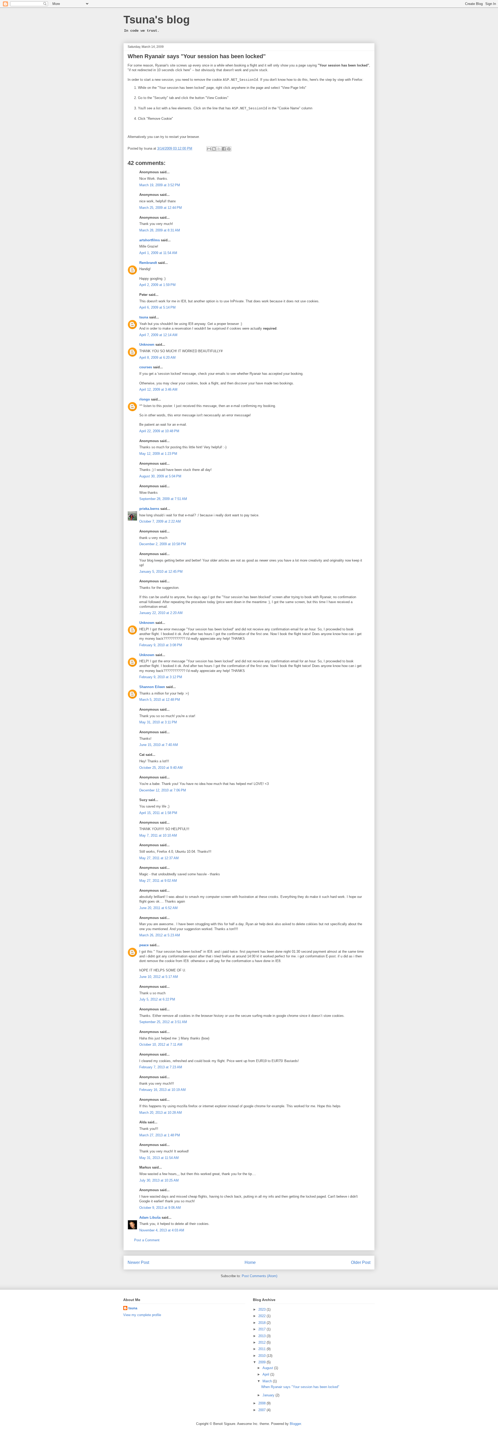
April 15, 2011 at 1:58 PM (158, 813)
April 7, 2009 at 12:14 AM (158, 335)
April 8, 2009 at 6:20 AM (157, 357)
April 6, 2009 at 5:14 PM (157, 307)
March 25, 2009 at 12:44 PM (160, 208)
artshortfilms (149, 240)
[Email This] (209, 148)
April (266, 1374)
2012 (262, 1342)
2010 (262, 1356)
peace (144, 945)
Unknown (146, 344)
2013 (262, 1336)
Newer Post (138, 1262)
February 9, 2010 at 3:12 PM (160, 677)
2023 (262, 1309)
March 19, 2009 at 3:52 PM (159, 185)
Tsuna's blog (156, 20)
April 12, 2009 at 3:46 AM (158, 389)
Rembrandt (148, 263)
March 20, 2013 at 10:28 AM (160, 1113)
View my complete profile (142, 1315)
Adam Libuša (150, 1217)
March (267, 1381)
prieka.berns (149, 509)
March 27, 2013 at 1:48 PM (159, 1135)
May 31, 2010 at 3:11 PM (158, 722)
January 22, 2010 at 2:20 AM (161, 613)
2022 (262, 1316)
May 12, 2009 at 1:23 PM (158, 454)
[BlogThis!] (214, 148)
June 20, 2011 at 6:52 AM (158, 908)
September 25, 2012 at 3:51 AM (163, 1022)
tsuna (143, 317)
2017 (262, 1329)
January (268, 1395)
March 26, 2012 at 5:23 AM (159, 935)
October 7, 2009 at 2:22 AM (160, 521)
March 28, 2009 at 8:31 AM (159, 230)
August (268, 1368)
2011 (262, 1349)
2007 (262, 1410)
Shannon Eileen (152, 687)
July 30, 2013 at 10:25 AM (159, 1180)
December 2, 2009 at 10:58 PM (162, 544)
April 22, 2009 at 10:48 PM (159, 431)
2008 (262, 1403)
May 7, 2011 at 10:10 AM (158, 835)
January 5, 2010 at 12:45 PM (161, 571)
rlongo (144, 399)
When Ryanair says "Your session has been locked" (197, 56)
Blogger (295, 1424)
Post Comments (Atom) (259, 1276)
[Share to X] (219, 148)
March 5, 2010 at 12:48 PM (159, 700)
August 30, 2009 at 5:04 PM (160, 476)
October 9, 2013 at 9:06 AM (160, 1208)
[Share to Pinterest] (228, 148)
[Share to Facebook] (223, 148)
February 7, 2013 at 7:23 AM (160, 1067)
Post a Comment (147, 1240)
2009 (262, 1362)
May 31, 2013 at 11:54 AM (159, 1158)
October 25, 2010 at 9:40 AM (161, 768)
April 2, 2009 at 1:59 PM (157, 285)
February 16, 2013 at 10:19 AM (162, 1090)
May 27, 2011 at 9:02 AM (158, 881)
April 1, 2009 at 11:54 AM (158, 253)
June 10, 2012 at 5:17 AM (158, 977)
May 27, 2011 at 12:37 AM (159, 858)
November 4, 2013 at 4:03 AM (161, 1230)
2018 (262, 1323)
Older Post (360, 1262)
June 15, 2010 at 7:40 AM (158, 745)
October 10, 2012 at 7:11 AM (160, 1044)
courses (145, 367)
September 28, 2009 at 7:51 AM (163, 499)
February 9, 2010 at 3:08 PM (160, 645)
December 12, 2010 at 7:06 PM (162, 790)
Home (250, 1262)
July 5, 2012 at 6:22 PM (157, 999)
